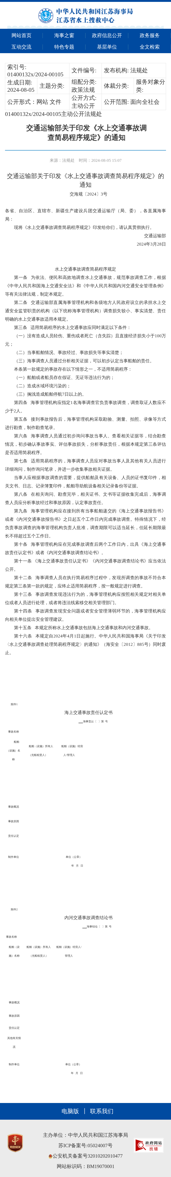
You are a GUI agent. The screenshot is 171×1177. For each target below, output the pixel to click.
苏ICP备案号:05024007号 (85, 1145)
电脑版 (70, 1111)
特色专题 (64, 47)
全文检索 (150, 47)
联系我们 (101, 1111)
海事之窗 (64, 35)
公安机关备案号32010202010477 (88, 1156)
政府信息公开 (107, 35)
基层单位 (107, 47)
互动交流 (21, 47)
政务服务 (150, 35)
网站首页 (21, 35)
